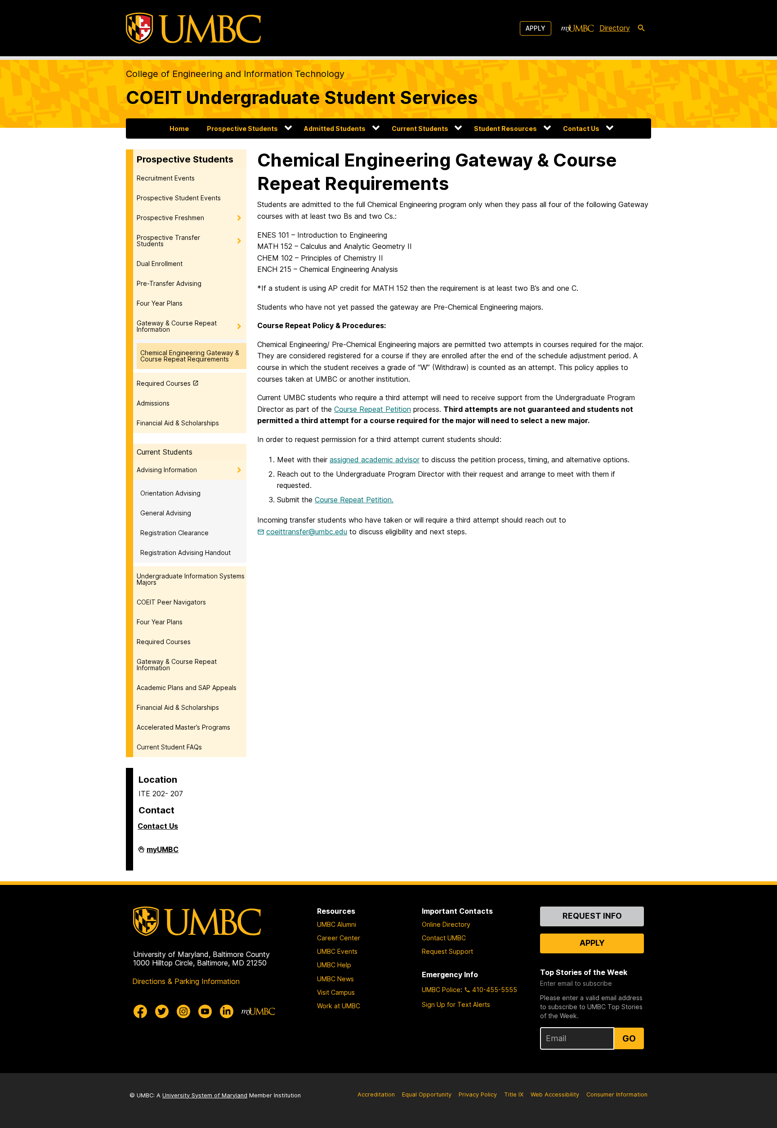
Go (629, 1038)
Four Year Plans (160, 303)
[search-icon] (641, 28)
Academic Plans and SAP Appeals (187, 687)
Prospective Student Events (179, 198)
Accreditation (376, 1094)
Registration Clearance (174, 533)
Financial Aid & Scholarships (178, 423)
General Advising (165, 513)
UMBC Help (334, 965)
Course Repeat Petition (372, 409)
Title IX (513, 1094)
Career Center (338, 938)
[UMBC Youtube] (205, 1011)
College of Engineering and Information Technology (235, 73)
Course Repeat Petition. (354, 499)
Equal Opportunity (426, 1094)
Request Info (592, 915)
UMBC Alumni (336, 924)
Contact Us (581, 128)
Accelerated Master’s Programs (183, 727)
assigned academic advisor (375, 459)
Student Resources (505, 128)
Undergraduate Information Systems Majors (191, 579)
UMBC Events (337, 951)
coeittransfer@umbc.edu (306, 531)
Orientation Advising (170, 493)
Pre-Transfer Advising (169, 283)
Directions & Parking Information (186, 981)
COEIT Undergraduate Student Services (302, 97)
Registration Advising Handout (185, 552)
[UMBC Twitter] (162, 1011)
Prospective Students (242, 128)
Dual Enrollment (160, 263)
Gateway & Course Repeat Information (177, 326)
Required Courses (164, 383)
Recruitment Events (166, 178)
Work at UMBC (338, 1006)
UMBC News (335, 979)
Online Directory (446, 924)
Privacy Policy (478, 1094)
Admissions (153, 403)
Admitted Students (335, 128)
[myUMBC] (577, 28)
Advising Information (167, 470)
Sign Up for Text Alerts (456, 1004)
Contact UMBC (444, 938)
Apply (535, 28)
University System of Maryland (204, 1095)
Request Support (447, 951)
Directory (615, 27)
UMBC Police (441, 989)
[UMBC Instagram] (183, 1011)
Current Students (420, 128)
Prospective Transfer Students (168, 241)
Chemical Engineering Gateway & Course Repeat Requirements (189, 356)
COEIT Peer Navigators (171, 602)
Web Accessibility (555, 1094)
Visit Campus (336, 992)
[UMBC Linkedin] (227, 1011)
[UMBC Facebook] (140, 1011)
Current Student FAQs (169, 747)
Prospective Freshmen (170, 217)
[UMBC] (193, 28)
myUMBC (163, 853)
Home (179, 128)
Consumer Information (617, 1094)
